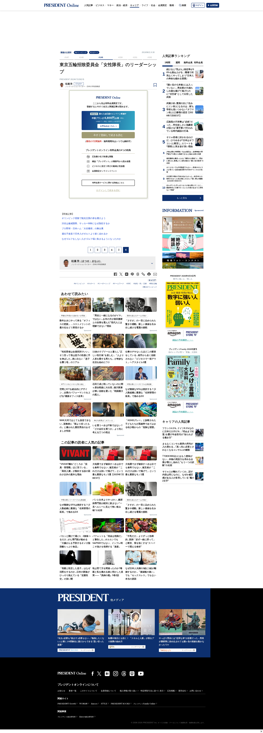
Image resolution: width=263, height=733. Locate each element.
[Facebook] (93, 674)
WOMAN (83, 704)
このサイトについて (88, 691)
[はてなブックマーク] (107, 673)
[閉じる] (261, 731)
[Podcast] (132, 673)
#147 (67, 57)
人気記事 (88, 5)
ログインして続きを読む (108, 190)
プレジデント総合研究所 (67, 717)
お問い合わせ (195, 691)
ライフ (145, 5)
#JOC (129, 284)
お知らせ (61, 691)
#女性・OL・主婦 (140, 284)
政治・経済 (121, 5)
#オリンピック (81, 52)
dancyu (94, 704)
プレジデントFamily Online (144, 704)
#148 (81, 57)
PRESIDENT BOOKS (120, 704)
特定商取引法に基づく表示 (152, 691)
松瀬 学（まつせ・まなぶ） (86, 261)
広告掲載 (171, 691)
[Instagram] (115, 673)
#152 (150, 57)
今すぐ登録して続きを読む (108, 135)
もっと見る (182, 198)
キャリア (134, 5)
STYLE (104, 704)
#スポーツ (94, 52)
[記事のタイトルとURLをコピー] (143, 274)
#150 (120, 57)
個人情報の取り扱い (128, 691)
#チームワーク (118, 284)
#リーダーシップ (104, 284)
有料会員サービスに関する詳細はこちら (108, 183)
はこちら (182, 340)
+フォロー (78, 84)
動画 (172, 5)
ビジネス (100, 5)
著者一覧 (72, 691)
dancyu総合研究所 (86, 717)
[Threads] (124, 673)
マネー (110, 5)
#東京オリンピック (150, 287)
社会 (153, 5)
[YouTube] (141, 673)
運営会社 (182, 691)
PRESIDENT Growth (67, 704)
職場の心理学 (66, 52)
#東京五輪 (153, 284)
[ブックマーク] (155, 85)
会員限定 (162, 5)
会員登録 (214, 5)
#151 (135, 57)
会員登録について (108, 691)
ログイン (200, 5)
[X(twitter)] (99, 674)
